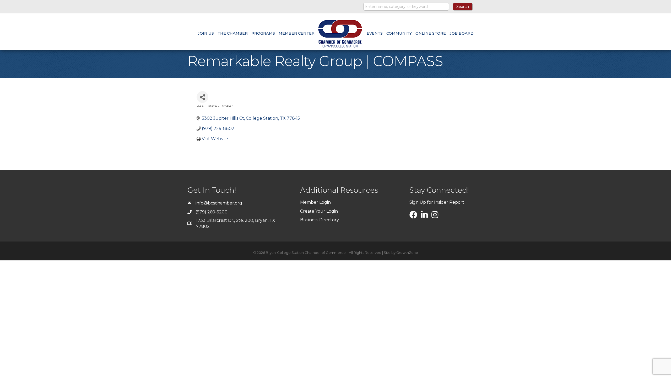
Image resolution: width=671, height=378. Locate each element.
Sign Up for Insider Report (436, 202)
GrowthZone (407, 252)
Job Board (462, 33)
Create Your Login (319, 211)
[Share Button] (202, 97)
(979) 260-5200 (212, 211)
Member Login (315, 202)
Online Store (430, 33)
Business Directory (319, 219)
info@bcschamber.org (219, 203)
